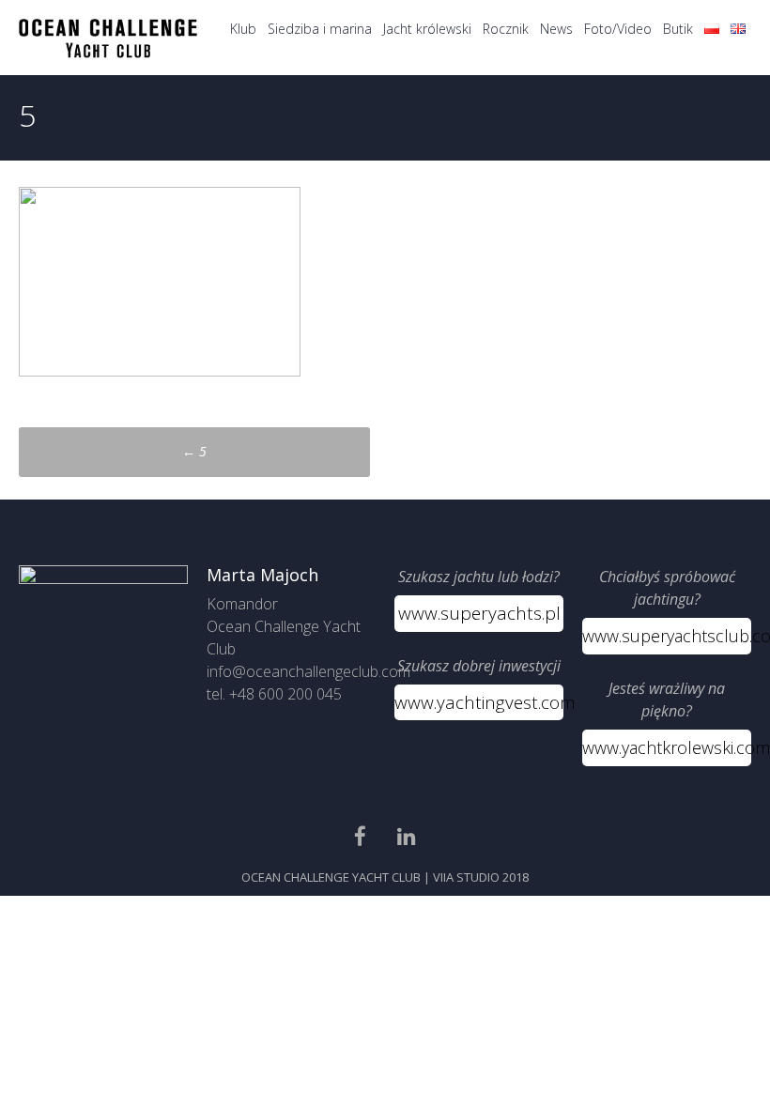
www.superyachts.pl (479, 613)
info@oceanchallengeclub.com (308, 671)
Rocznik (506, 29)
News (556, 29)
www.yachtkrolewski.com (666, 747)
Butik (678, 29)
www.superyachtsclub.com (666, 635)
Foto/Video (618, 29)
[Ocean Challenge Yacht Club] (108, 52)
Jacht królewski (427, 29)
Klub (243, 29)
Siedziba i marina (320, 29)
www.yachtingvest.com (478, 702)
